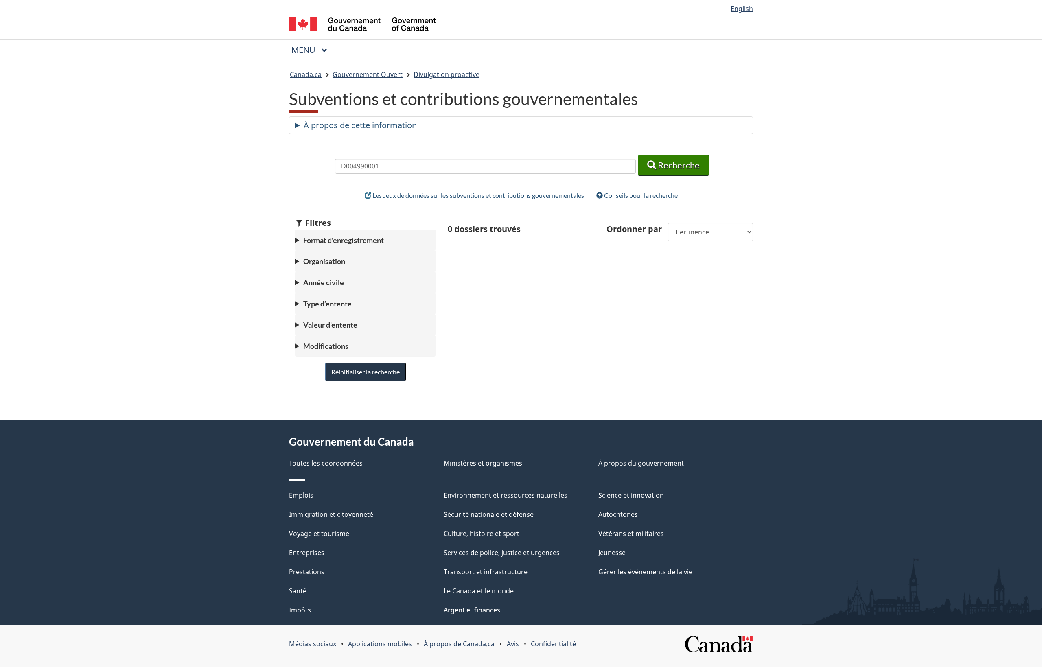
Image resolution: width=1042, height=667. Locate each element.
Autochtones (618, 514)
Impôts (300, 610)
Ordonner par (634, 228)
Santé (297, 590)
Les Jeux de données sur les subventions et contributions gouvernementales (477, 195)
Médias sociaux (312, 643)
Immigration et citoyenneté (331, 514)
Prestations (306, 571)
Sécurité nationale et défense (489, 514)
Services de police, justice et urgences (502, 552)
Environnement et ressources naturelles (505, 495)
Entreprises (306, 552)
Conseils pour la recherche (640, 195)
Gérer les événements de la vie (645, 571)
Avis (513, 643)
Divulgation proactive (446, 74)
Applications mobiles (380, 643)
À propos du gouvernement (641, 463)
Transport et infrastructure (486, 571)
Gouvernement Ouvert (368, 74)
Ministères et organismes (483, 463)
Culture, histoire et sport (481, 533)
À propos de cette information (360, 125)
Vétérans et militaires (631, 533)
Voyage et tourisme (319, 533)
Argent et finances (472, 610)
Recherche (678, 165)
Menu (312, 49)
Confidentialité (553, 643)
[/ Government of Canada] (362, 25)
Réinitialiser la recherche (365, 372)
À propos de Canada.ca (459, 643)
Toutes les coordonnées (326, 463)
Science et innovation (631, 495)
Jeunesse (612, 552)
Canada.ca (306, 74)
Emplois (301, 495)
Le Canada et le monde (479, 590)
